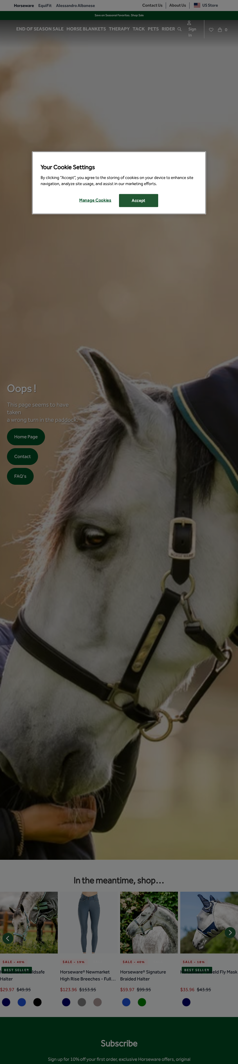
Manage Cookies (95, 200)
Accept (138, 200)
